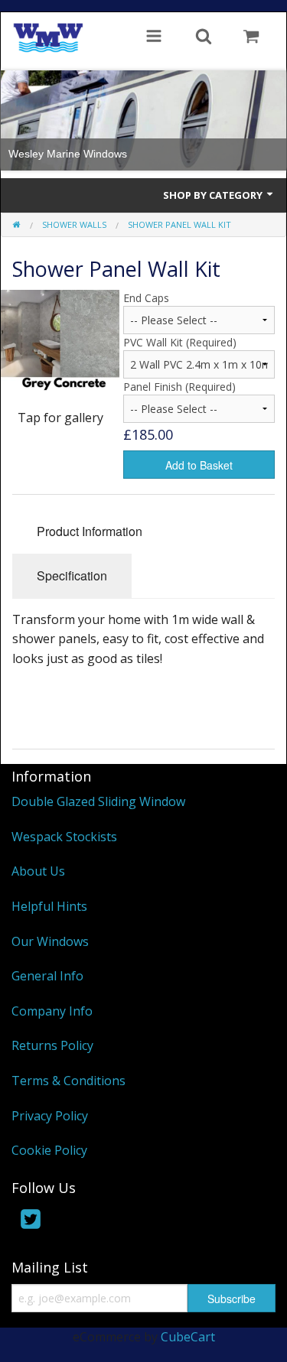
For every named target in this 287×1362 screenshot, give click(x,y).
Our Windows (50, 941)
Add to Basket (199, 465)
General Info (47, 975)
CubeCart (188, 1336)
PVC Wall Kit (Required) (179, 342)
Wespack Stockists (64, 836)
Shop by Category (214, 195)
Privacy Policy (49, 1115)
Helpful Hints (49, 906)
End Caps (146, 298)
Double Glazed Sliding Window (98, 801)
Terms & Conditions (68, 1080)
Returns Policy (52, 1045)
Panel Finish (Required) (179, 386)
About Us (38, 871)
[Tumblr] (96, 1221)
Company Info (52, 1011)
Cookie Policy (49, 1150)
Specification (72, 575)
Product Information (89, 531)
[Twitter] (30, 1221)
